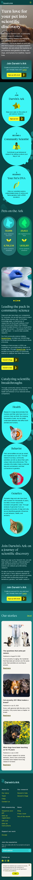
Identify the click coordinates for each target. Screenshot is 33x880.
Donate (4, 835)
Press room (21, 814)
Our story (5, 793)
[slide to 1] (14, 301)
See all (29, 615)
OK (15, 873)
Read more (7, 668)
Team (4, 796)
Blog (19, 811)
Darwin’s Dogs (6, 338)
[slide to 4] (19, 301)
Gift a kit (5, 821)
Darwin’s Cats (20, 349)
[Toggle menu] (30, 2)
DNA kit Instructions (6, 825)
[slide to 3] (18, 300)
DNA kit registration (6, 817)
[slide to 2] (15, 301)
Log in (25, 70)
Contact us (6, 801)
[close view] (29, 865)
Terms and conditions (10, 870)
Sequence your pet (7, 812)
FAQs (4, 799)
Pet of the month (23, 816)
